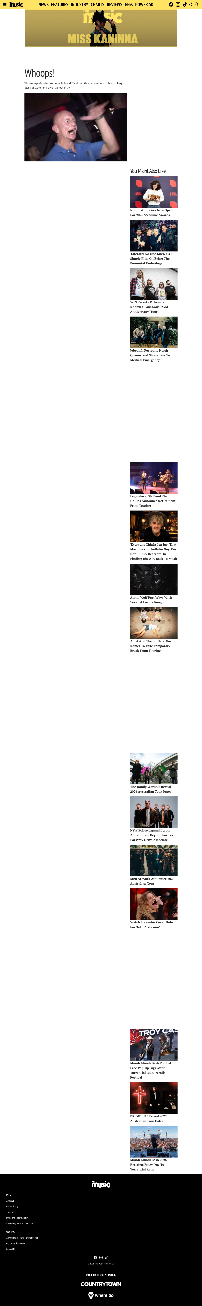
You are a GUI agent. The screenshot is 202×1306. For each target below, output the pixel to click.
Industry (79, 4)
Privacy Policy (12, 1206)
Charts (97, 4)
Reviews (114, 4)
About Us (10, 1200)
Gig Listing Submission (15, 1243)
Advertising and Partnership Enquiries (22, 1237)
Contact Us (10, 1249)
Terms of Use (11, 1212)
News (44, 4)
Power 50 (144, 4)
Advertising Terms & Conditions (19, 1223)
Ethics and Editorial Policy (17, 1217)
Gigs (129, 4)
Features (59, 4)
